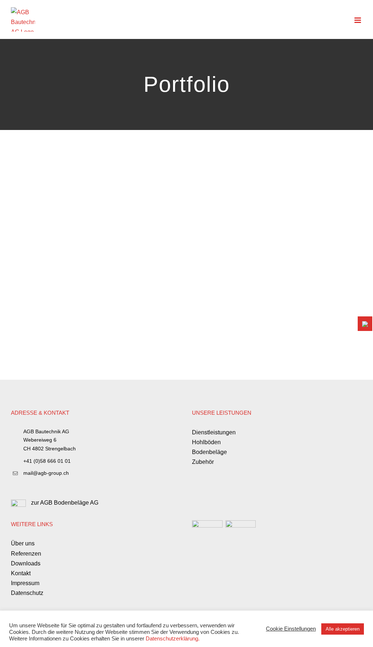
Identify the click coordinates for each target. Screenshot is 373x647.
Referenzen (26, 554)
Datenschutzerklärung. (173, 639)
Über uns (23, 543)
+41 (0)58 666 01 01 (47, 461)
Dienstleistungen (214, 432)
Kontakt (21, 573)
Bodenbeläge (209, 452)
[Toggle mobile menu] (358, 20)
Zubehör (203, 462)
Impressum (25, 583)
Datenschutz (27, 593)
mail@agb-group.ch (46, 473)
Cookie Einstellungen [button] (291, 629)
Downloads (25, 563)
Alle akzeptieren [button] (343, 629)
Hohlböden (206, 442)
